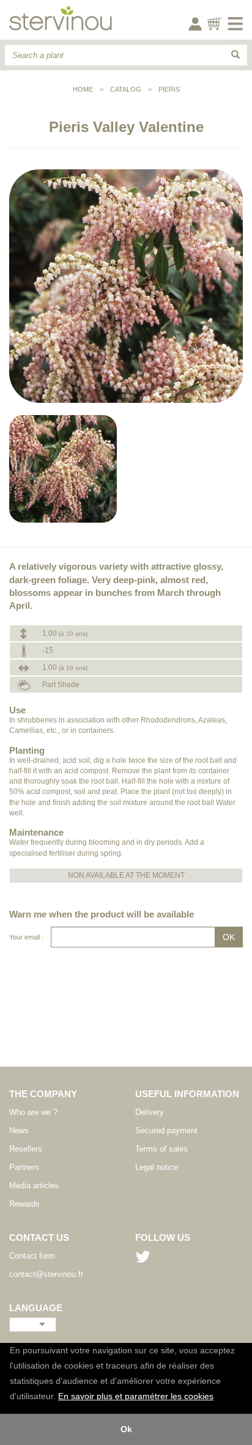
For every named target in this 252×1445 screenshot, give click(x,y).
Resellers (25, 1148)
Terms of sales (161, 1148)
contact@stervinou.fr (46, 1274)
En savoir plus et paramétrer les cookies (135, 1396)
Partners (24, 1167)
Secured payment (166, 1130)
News (19, 1130)
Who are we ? (33, 1112)
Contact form (32, 1255)
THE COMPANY (43, 1094)
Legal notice (156, 1167)
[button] (218, 1397)
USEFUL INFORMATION (187, 1094)
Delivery (149, 1112)
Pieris (169, 89)
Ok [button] (126, 1429)
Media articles (34, 1185)
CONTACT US (39, 1237)
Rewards (24, 1203)
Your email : (26, 937)
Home (83, 89)
